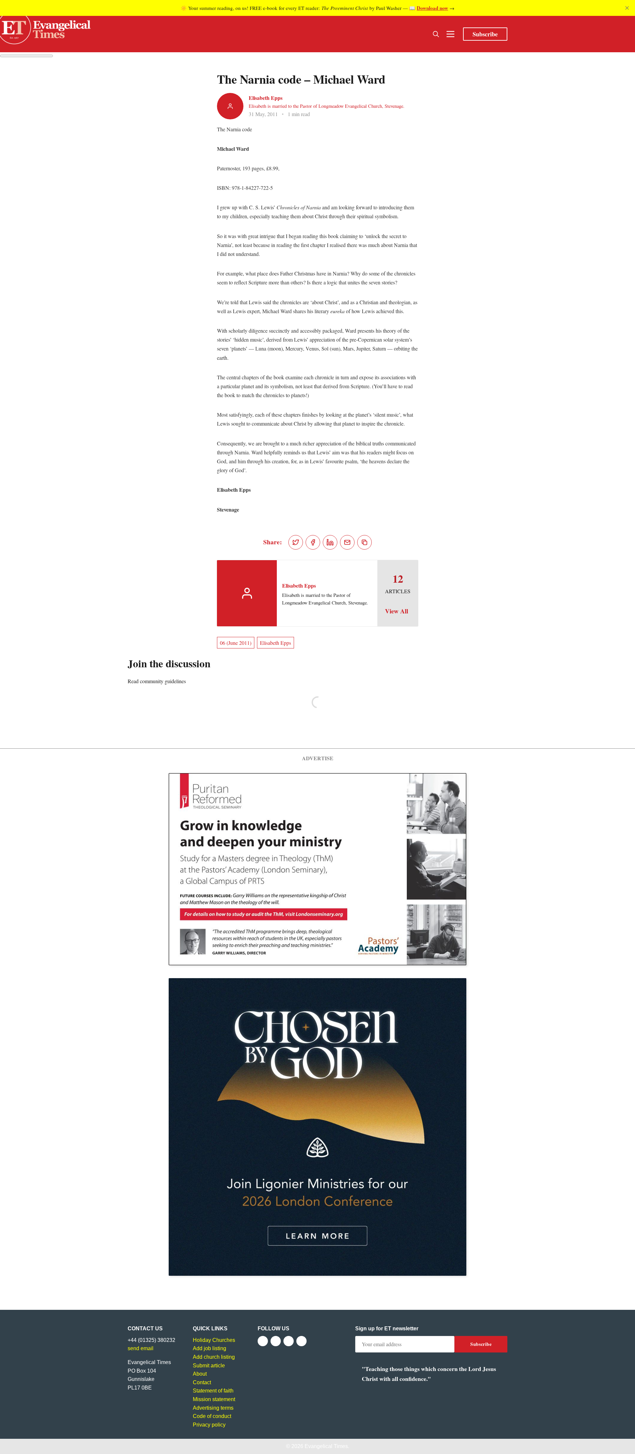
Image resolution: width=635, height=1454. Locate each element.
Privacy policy (209, 1425)
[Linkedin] (301, 1341)
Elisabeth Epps (265, 98)
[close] (627, 8)
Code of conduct (212, 1416)
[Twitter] (276, 1341)
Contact (202, 1382)
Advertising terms (213, 1408)
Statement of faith (213, 1390)
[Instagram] (288, 1341)
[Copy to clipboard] (364, 542)
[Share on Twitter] (295, 542)
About (200, 1374)
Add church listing (214, 1357)
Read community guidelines (157, 681)
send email (140, 1348)
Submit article (209, 1365)
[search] (436, 34)
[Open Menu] (450, 34)
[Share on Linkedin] (330, 542)
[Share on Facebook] (313, 542)
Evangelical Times (326, 1446)
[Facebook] (263, 1341)
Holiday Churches (214, 1340)
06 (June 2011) (235, 642)
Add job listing (209, 1348)
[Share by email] (347, 542)
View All (396, 611)
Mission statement (214, 1399)
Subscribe (485, 34)
